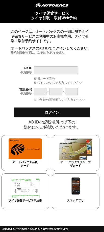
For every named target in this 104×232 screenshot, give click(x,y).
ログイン (52, 112)
